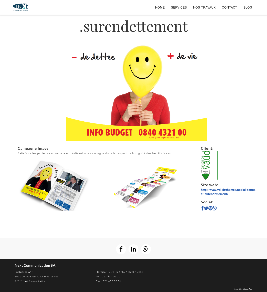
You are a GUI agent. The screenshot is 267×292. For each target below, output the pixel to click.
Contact (229, 7)
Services (179, 7)
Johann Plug (247, 289)
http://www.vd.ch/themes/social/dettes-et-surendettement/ (229, 192)
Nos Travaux (204, 7)
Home (160, 7)
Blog (248, 7)
